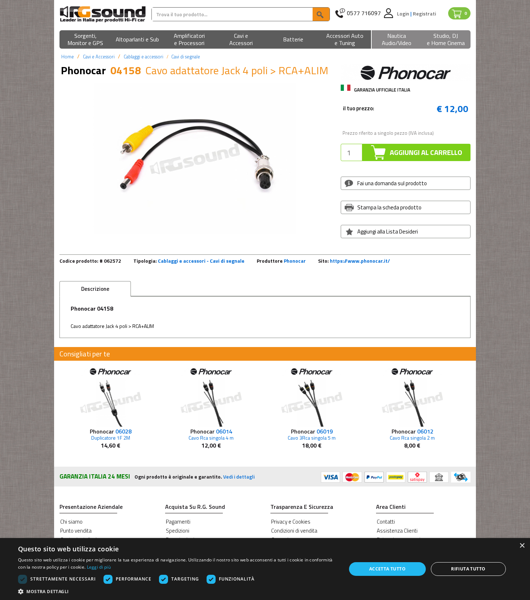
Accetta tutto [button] (387, 569)
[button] (85, 40)
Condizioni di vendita (294, 530)
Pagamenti (178, 521)
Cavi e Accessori (99, 56)
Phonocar (295, 261)
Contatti (386, 521)
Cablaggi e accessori (143, 56)
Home (67, 56)
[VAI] (321, 14)
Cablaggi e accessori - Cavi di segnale (201, 261)
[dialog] (265, 569)
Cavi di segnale (185, 56)
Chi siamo (71, 521)
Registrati (424, 13)
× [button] (522, 545)
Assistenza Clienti (397, 530)
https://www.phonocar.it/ (360, 261)
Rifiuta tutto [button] (468, 569)
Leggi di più (99, 567)
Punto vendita (76, 530)
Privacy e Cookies (290, 521)
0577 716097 (364, 13)
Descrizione (95, 289)
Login (403, 13)
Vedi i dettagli (239, 476)
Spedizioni (177, 530)
